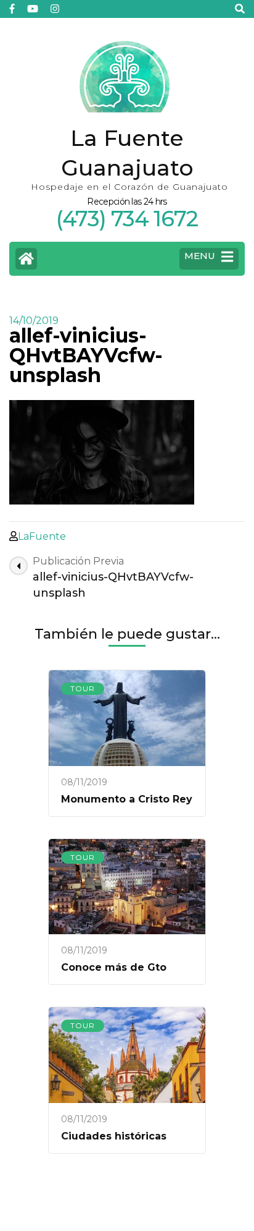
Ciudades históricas (113, 1136)
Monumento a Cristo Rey (126, 799)
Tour (82, 688)
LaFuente (42, 536)
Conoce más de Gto (113, 967)
